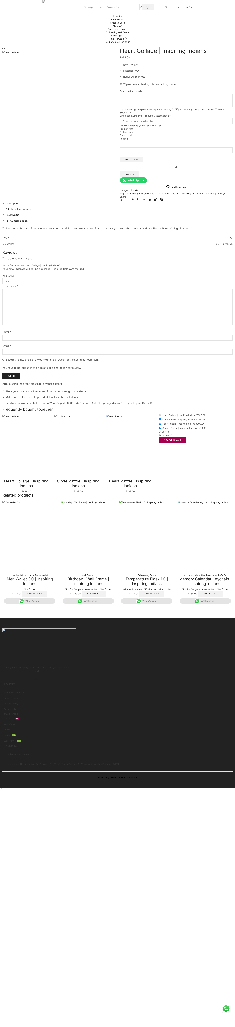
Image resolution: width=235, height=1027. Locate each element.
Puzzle (120, 38)
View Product (34, 593)
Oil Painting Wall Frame (117, 32)
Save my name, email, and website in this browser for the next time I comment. (52, 359)
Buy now (129, 174)
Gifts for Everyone (74, 589)
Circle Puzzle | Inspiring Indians (78, 483)
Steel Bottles (117, 19)
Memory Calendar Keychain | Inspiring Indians (205, 581)
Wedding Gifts (189, 193)
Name (6, 331)
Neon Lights (117, 35)
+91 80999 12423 (15, 759)
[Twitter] (122, 200)
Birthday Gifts (152, 193)
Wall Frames (88, 575)
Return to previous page (117, 41)
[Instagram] (187, 7)
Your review (10, 286)
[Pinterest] (191, 7)
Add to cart (131, 159)
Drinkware (143, 575)
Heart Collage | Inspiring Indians (26, 483)
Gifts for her (91, 589)
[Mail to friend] (144, 200)
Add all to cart (172, 440)
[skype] (161, 200)
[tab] (12, 203)
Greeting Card (117, 22)
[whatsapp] (156, 200)
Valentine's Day (220, 575)
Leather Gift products (23, 575)
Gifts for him (30, 589)
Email (6, 345)
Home (111, 38)
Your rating (9, 275)
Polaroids (117, 16)
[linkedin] (150, 200)
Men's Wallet (41, 575)
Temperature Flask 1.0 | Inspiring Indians (146, 581)
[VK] (133, 200)
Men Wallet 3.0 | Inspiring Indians (30, 581)
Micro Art (117, 25)
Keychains (188, 575)
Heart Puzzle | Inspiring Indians (130, 483)
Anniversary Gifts (135, 193)
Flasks (152, 575)
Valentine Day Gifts (170, 193)
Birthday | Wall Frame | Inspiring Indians (88, 581)
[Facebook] (189, 7)
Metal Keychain (203, 575)
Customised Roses (117, 29)
